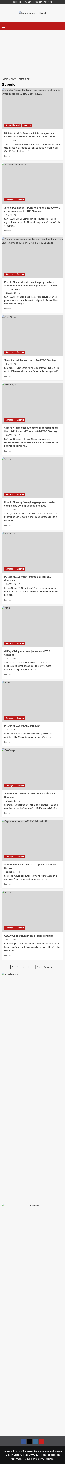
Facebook (17, 2)
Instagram (37, 2)
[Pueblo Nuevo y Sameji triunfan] (32, 701)
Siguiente (48, 967)
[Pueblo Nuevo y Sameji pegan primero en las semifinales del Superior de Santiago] (32, 477)
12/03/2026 (11, 293)
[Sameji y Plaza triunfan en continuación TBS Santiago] (32, 769)
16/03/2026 (11, 215)
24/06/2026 (11, 141)
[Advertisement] (32, 52)
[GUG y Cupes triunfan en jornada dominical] (32, 911)
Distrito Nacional (13, 125)
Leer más (7, 156)
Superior (27, 125)
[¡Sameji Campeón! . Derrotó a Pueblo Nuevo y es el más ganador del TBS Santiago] (32, 183)
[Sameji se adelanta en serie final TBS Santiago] (32, 335)
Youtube (48, 2)
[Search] (61, 26)
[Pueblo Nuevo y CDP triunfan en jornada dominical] (32, 552)
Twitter (27, 2)
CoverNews (31, 1459)
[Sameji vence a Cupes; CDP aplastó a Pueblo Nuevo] (32, 840)
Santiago (9, 200)
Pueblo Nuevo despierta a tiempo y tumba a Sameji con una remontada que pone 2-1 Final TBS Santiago (30, 285)
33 (38, 967)
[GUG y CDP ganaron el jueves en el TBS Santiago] (32, 626)
